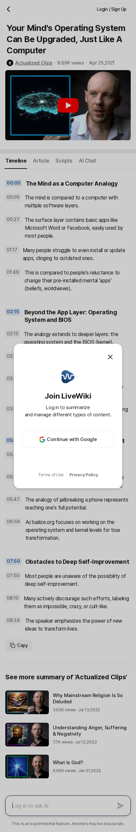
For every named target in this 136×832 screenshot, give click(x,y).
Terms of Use (51, 474)
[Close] (110, 357)
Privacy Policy (83, 474)
